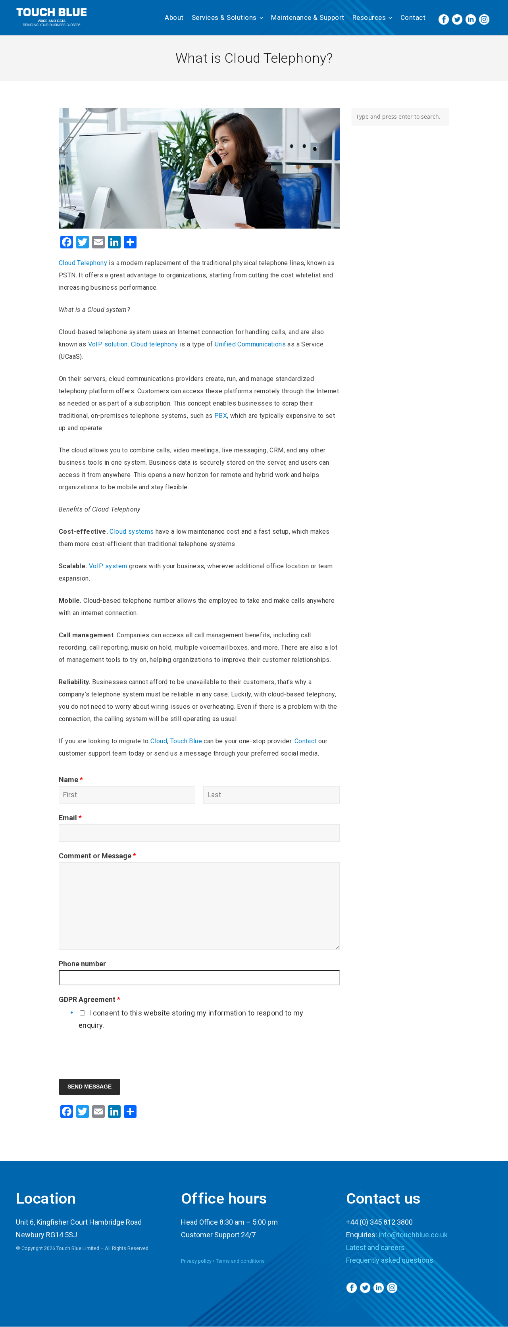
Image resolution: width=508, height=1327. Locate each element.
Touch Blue (186, 741)
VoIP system (108, 566)
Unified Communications (250, 344)
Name (71, 779)
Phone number (82, 964)
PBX (220, 415)
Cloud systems (132, 531)
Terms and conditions (240, 1261)
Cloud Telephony (83, 263)
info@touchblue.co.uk (413, 1235)
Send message (89, 1087)
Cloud (158, 741)
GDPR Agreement (89, 999)
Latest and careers (375, 1247)
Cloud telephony (154, 344)
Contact (305, 741)
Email (70, 818)
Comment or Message (97, 856)
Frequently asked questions (389, 1260)
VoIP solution (107, 344)
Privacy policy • (198, 1261)
